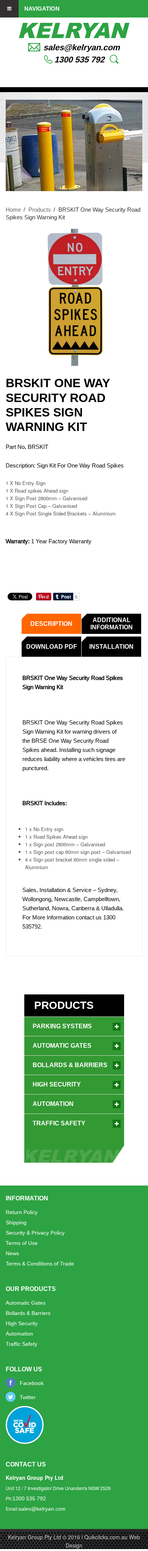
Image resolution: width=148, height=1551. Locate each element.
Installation (111, 646)
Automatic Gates (62, 1045)
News (12, 1253)
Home (13, 209)
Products (39, 209)
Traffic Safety (59, 1123)
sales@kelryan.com (81, 47)
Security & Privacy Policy (35, 1233)
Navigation (42, 8)
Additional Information (111, 623)
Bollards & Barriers (70, 1065)
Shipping (16, 1222)
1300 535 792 (79, 59)
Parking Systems (62, 1026)
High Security (57, 1084)
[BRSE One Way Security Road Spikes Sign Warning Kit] (74, 297)
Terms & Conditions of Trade (40, 1264)
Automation (53, 1104)
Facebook (32, 1383)
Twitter (28, 1397)
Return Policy (22, 1212)
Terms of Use (22, 1243)
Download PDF (51, 646)
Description (51, 624)
